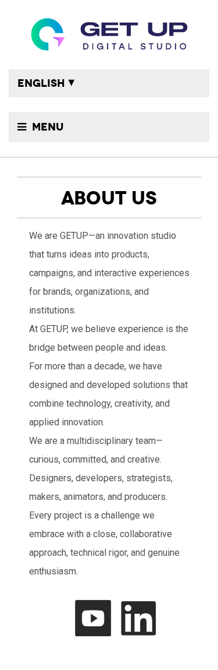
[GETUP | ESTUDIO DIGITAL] (109, 34)
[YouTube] (95, 617)
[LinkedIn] (141, 617)
